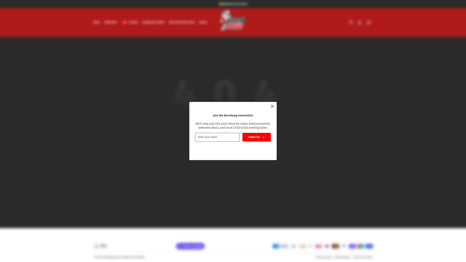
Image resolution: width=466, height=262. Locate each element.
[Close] (272, 106)
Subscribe (254, 137)
